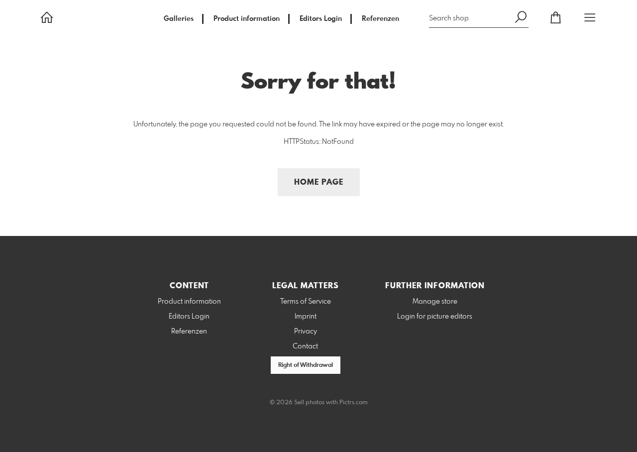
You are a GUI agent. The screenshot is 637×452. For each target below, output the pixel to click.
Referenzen (380, 18)
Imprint (306, 316)
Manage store (435, 301)
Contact (305, 346)
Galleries (179, 18)
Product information (246, 18)
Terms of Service (305, 301)
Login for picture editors (434, 316)
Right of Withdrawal (305, 365)
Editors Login (321, 18)
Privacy (305, 331)
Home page (318, 182)
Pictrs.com (353, 403)
